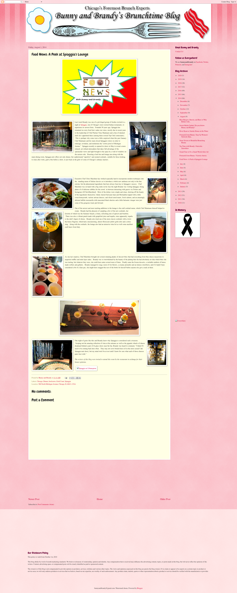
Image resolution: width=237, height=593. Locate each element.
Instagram (188, 64)
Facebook (199, 62)
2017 (180, 87)
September (184, 112)
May (182, 171)
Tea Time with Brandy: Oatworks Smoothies (190, 147)
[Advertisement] (99, 478)
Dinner (45, 381)
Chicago (40, 381)
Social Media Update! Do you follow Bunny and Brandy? (192, 126)
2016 (180, 90)
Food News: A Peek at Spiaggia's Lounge (193, 159)
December (184, 101)
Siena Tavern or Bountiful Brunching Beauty (192, 141)
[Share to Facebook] (77, 378)
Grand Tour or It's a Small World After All (193, 152)
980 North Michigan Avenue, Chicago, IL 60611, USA (57, 384)
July (181, 164)
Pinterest (178, 64)
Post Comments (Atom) (46, 504)
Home (100, 499)
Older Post (165, 499)
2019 (180, 79)
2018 (180, 83)
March (182, 179)
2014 (180, 98)
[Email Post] (66, 378)
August (182, 116)
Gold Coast (60, 381)
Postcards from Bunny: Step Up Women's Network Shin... (193, 136)
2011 (180, 199)
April (182, 175)
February (183, 183)
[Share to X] (75, 378)
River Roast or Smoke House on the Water (193, 131)
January (183, 186)
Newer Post (33, 499)
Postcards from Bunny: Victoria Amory (193, 155)
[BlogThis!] (72, 378)
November (184, 105)
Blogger (139, 588)
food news (52, 381)
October (183, 109)
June (182, 167)
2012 (180, 195)
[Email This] (70, 378)
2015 (180, 94)
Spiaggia (83, 125)
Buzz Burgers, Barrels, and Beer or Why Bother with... (193, 121)
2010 (180, 203)
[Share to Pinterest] (80, 378)
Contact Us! (179, 51)
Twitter (205, 62)
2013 (180, 191)
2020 (180, 75)
